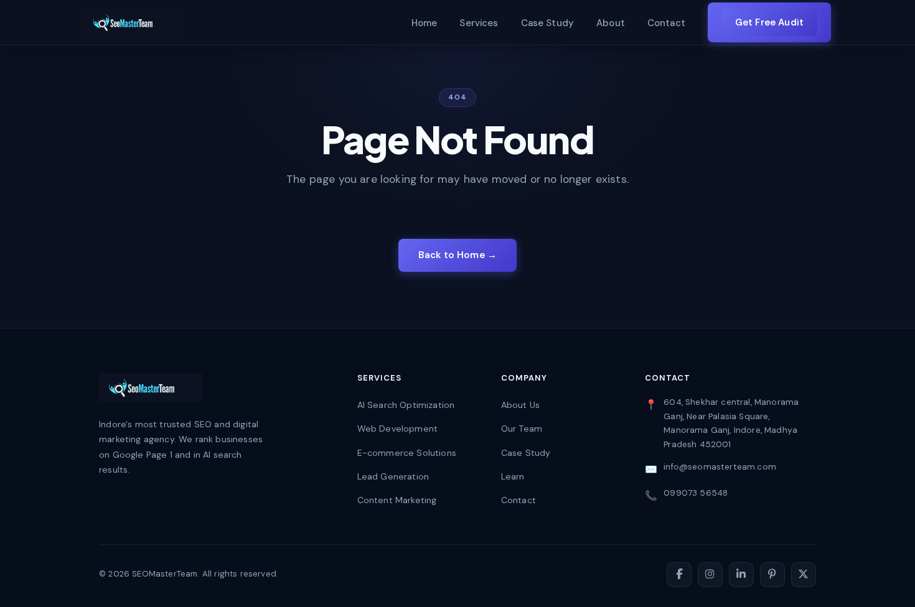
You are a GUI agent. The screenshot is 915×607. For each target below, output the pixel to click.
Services (478, 23)
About (610, 23)
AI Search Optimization (406, 404)
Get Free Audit (769, 22)
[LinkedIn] (741, 574)
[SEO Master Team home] (131, 22)
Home (424, 23)
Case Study (548, 23)
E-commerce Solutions (406, 452)
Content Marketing (397, 500)
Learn (513, 476)
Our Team (521, 428)
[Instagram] (710, 574)
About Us (520, 404)
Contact (666, 23)
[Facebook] (679, 574)
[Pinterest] (772, 574)
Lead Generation (393, 476)
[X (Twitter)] (803, 574)
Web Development (397, 428)
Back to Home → (457, 255)
